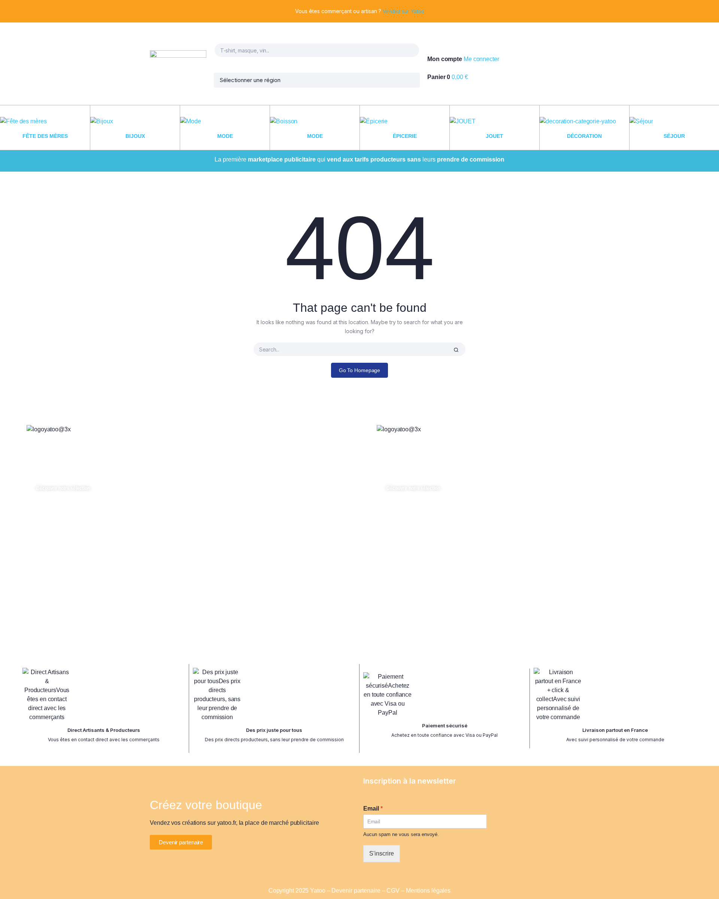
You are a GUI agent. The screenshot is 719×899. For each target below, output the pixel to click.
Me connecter (481, 59)
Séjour (674, 136)
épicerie (405, 136)
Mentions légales (428, 890)
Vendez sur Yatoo (403, 11)
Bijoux (135, 136)
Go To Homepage (359, 370)
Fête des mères (45, 136)
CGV (393, 890)
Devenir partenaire (355, 890)
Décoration (584, 136)
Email (373, 808)
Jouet (494, 136)
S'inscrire (381, 853)
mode (225, 136)
